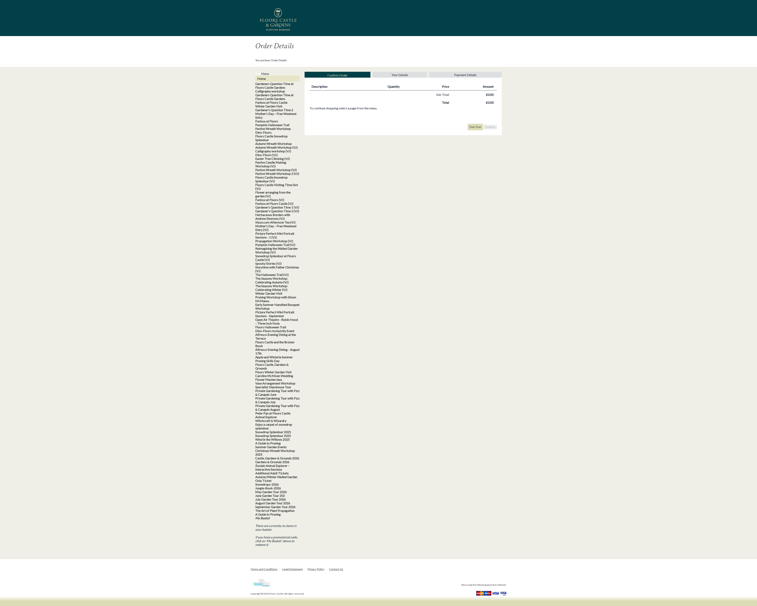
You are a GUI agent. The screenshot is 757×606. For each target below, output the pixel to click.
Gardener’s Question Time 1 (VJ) (277, 207)
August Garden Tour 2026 (272, 503)
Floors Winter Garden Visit (273, 372)
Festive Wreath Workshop (273, 128)
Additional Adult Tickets (272, 473)
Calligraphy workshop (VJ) (273, 151)
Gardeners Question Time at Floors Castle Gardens (274, 85)
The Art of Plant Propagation (275, 510)
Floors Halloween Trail (270, 327)
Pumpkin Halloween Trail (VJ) (275, 245)
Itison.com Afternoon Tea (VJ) (275, 222)
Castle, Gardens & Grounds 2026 (277, 458)
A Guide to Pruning (268, 443)
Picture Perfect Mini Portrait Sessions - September (274, 314)
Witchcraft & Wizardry (270, 421)
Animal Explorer (266, 417)
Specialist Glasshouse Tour (273, 387)
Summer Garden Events (271, 447)
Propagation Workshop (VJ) (274, 241)
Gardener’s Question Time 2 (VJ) (277, 211)
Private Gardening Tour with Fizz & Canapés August (277, 407)
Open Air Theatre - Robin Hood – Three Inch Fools (276, 321)
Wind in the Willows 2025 (272, 439)
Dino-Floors (263, 132)
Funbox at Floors (266, 121)
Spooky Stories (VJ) (268, 263)
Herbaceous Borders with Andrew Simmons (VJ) (272, 216)
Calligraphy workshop (270, 91)
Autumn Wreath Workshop (273, 143)
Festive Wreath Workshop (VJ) (276, 170)
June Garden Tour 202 (270, 495)
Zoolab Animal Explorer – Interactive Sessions (272, 467)
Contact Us (336, 569)
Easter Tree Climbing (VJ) (272, 158)
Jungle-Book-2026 (268, 488)
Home (261, 78)
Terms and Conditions (264, 569)
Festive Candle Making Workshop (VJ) (270, 164)
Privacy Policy (316, 569)
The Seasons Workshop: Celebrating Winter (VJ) (271, 287)
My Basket (262, 518)
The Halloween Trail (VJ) (272, 274)
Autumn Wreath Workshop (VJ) (276, 147)
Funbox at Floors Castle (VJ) (274, 203)
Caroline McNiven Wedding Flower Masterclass (274, 377)
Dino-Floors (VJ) (266, 155)
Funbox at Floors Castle (271, 102)
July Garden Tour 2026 (270, 499)
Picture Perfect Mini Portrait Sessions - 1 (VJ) (274, 235)
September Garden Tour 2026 (275, 507)
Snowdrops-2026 (267, 484)
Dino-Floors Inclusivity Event (274, 331)
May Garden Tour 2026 (271, 492)
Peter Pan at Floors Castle (272, 413)
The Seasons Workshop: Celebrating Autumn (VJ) (272, 280)
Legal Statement (292, 569)
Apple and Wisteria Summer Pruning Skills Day (274, 359)
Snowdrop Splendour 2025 (273, 432)
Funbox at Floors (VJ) (269, 200)
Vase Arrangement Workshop (275, 383)
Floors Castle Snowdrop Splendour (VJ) (271, 179)
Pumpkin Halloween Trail (272, 125)
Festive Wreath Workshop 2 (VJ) (277, 173)
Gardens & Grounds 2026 (272, 462)
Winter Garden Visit (268, 106)
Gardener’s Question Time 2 (274, 110)
